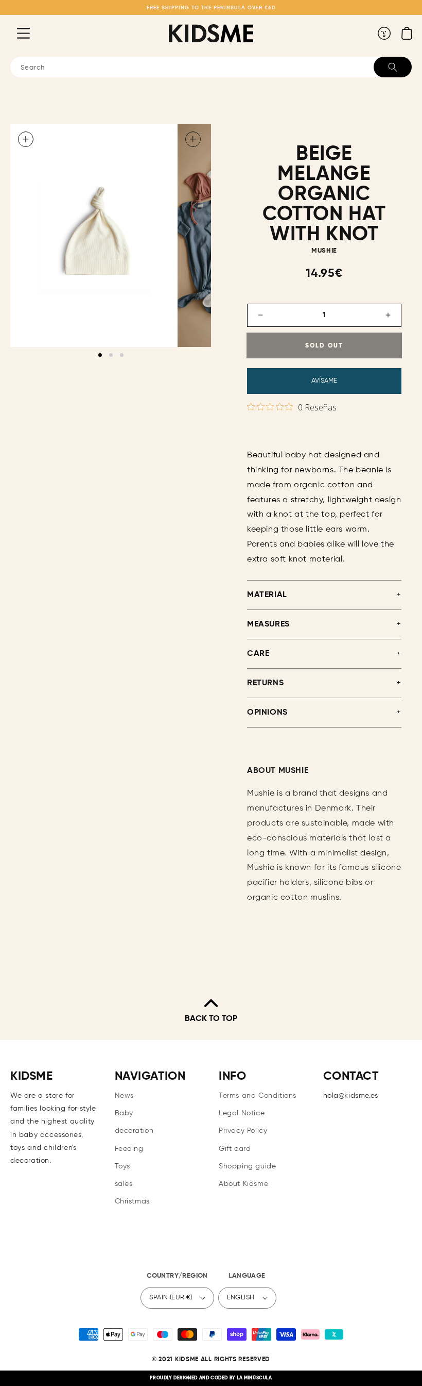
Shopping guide (247, 1166)
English (241, 1297)
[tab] (100, 355)
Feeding (129, 1148)
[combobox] (211, 67)
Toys (122, 1166)
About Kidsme (243, 1183)
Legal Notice (242, 1113)
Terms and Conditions (257, 1095)
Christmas (132, 1201)
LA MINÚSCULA (254, 1378)
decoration (134, 1130)
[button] (15, 33)
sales (124, 1183)
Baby (124, 1113)
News (124, 1095)
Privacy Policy (243, 1130)
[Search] (393, 67)
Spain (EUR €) (170, 1297)
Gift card (235, 1148)
